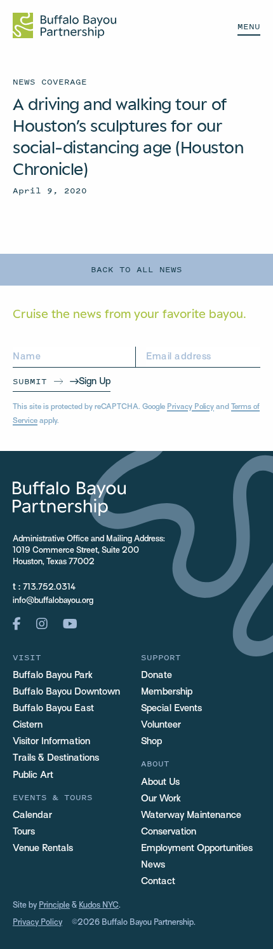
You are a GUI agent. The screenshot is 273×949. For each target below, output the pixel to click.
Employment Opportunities (197, 848)
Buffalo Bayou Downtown (66, 692)
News (153, 865)
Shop (151, 741)
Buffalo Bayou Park (53, 675)
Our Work (161, 798)
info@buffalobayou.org (53, 601)
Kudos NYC (99, 906)
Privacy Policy (190, 407)
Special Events (171, 708)
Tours (24, 832)
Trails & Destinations (56, 758)
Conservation (168, 832)
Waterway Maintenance (191, 815)
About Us (160, 782)
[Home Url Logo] (64, 25)
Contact (158, 881)
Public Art (33, 775)
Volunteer (161, 725)
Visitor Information (51, 741)
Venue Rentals (43, 848)
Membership (166, 692)
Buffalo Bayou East (53, 708)
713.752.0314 (49, 588)
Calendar (32, 815)
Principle (54, 906)
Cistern (28, 725)
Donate (156, 675)
